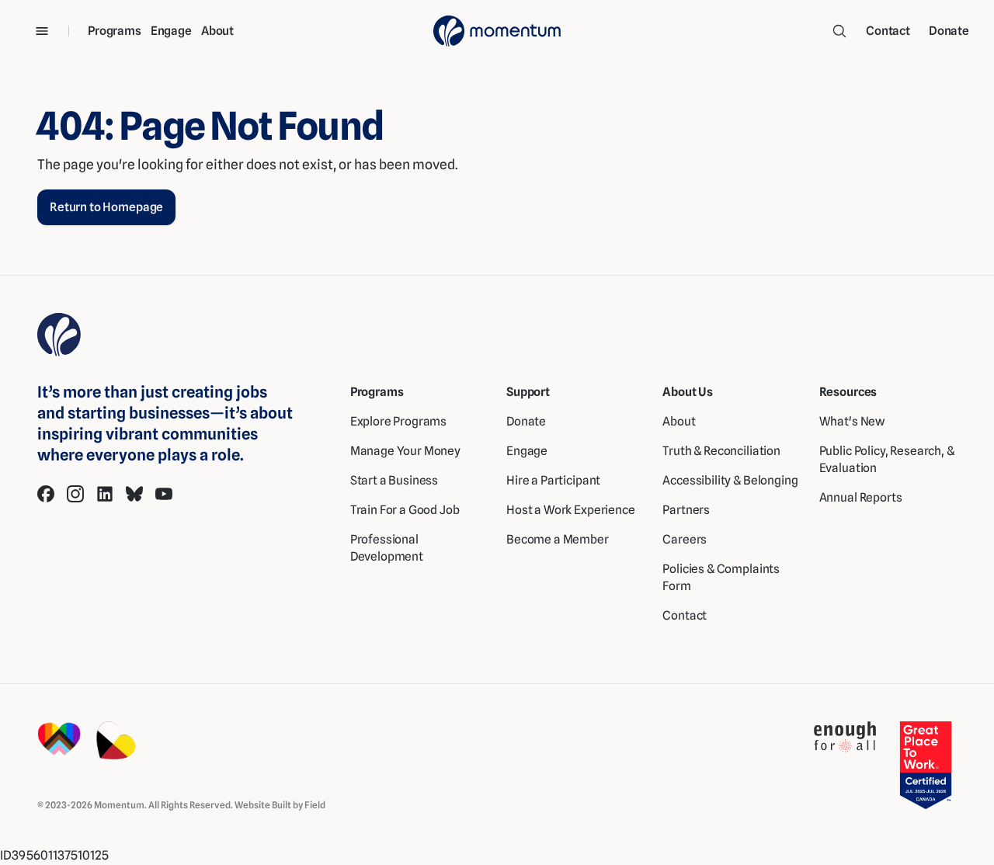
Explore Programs (398, 421)
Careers (684, 539)
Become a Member (557, 539)
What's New (852, 421)
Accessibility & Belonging (730, 480)
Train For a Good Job (405, 509)
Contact (888, 31)
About (217, 31)
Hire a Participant (553, 480)
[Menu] (42, 31)
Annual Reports (860, 497)
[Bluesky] (134, 493)
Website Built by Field (280, 805)
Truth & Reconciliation (721, 450)
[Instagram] (75, 493)
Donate (949, 31)
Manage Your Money (405, 450)
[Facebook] (45, 493)
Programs (114, 31)
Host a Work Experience (570, 509)
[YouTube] (163, 493)
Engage (171, 31)
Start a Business (394, 480)
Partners (686, 509)
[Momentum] (497, 31)
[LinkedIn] (104, 493)
